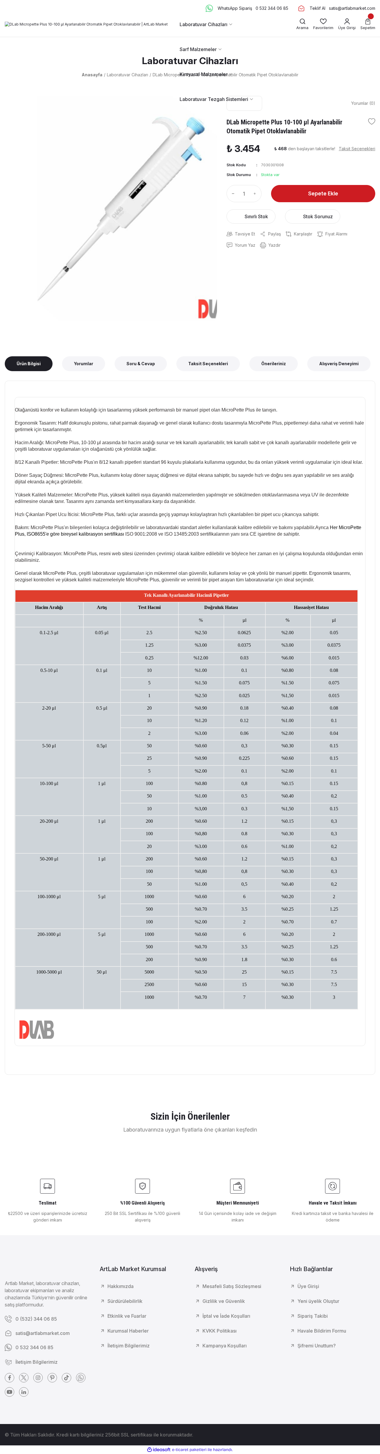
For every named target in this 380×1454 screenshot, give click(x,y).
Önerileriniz (273, 363)
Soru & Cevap (140, 363)
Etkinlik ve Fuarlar (126, 1316)
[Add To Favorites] (371, 121)
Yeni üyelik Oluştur (318, 1301)
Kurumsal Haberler (128, 1331)
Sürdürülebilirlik (124, 1301)
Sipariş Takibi (312, 1316)
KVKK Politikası (219, 1331)
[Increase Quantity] (256, 193)
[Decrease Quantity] (232, 193)
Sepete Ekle (323, 193)
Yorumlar (83, 363)
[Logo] (86, 24)
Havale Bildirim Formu (321, 1331)
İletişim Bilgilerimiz (128, 1346)
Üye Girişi (308, 1286)
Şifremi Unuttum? (316, 1346)
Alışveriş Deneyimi (339, 363)
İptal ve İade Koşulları (226, 1316)
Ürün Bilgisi (29, 363)
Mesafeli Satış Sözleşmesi (231, 1286)
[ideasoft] (159, 1450)
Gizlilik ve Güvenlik (223, 1301)
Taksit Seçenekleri (208, 363)
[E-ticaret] (189, 1450)
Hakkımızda (120, 1286)
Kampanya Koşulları (224, 1346)
